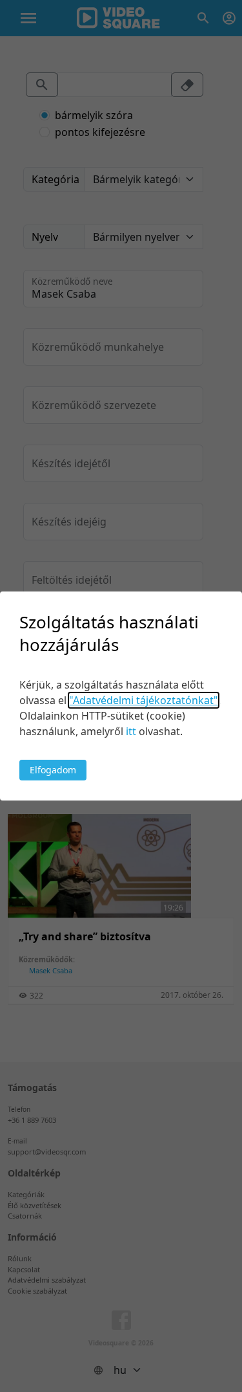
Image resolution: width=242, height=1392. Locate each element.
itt (131, 731)
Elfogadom (53, 770)
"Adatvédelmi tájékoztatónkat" (143, 700)
